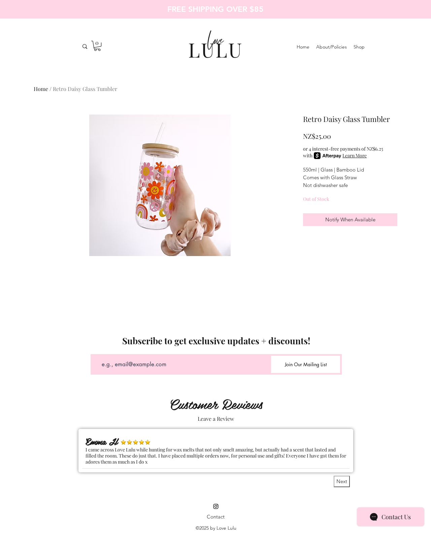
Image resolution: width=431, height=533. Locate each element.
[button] (97, 46)
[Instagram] (215, 506)
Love (215, 42)
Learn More (354, 155)
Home (41, 88)
